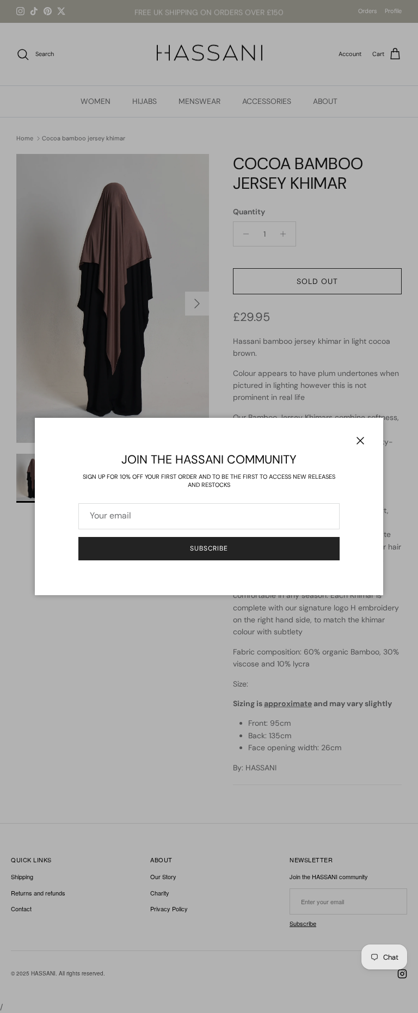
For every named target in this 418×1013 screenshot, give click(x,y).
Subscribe (209, 548)
